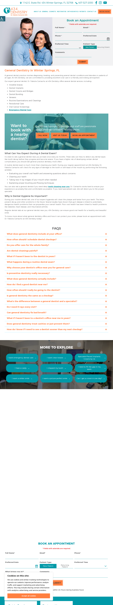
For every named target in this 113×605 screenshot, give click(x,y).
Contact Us (91, 11)
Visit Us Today (60, 135)
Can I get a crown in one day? (89, 378)
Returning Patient (103, 47)
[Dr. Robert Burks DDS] (15, 11)
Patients (82, 11)
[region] (28, 586)
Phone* (77, 553)
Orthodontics (73, 11)
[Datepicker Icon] (108, 38)
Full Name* (10, 553)
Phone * (58, 36)
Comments (60, 52)
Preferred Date (90, 36)
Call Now (42, 135)
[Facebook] (96, 2)
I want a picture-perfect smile (55, 378)
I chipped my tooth (55, 368)
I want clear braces (55, 358)
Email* (42, 553)
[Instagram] (100, 2)
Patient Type (89, 44)
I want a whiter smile (20, 378)
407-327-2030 (85, 2)
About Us (37, 11)
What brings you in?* (14, 572)
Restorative (61, 11)
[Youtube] (105, 2)
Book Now (105, 11)
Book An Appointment (84, 135)
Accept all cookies (29, 596)
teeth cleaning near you (59, 186)
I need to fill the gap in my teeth (89, 368)
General (45, 11)
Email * (86, 27)
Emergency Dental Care (20, 110)
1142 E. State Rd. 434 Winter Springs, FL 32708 (47, 2)
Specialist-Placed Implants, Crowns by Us (89, 357)
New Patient (90, 47)
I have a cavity (20, 368)
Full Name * (60, 27)
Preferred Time (62, 44)
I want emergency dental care (20, 358)
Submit (82, 62)
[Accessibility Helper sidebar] (2, 18)
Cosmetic (52, 11)
